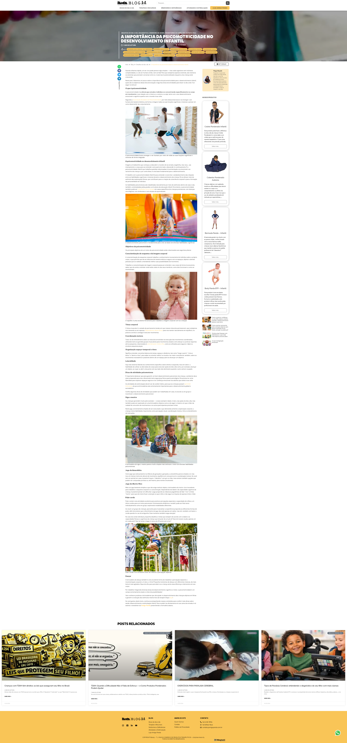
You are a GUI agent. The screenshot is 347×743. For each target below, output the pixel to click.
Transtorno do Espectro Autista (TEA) (180, 33)
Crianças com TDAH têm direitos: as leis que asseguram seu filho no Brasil (37, 685)
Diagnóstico (144, 33)
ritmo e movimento (146, 55)
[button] (119, 66)
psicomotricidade (211, 52)
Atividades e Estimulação (197, 8)
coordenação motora (210, 49)
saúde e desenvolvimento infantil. (164, 55)
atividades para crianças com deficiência (140, 49)
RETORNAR (222, 64)
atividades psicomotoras (161, 49)
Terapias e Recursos (147, 8)
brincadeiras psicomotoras (179, 49)
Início (126, 64)
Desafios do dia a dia (129, 33)
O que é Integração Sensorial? (217, 341)
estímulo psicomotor (170, 52)
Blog (132, 64)
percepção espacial (198, 52)
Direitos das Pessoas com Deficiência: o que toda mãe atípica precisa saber (220, 335)
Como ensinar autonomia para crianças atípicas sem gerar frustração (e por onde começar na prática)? (220, 328)
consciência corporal (195, 49)
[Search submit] (228, 3)
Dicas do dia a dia (127, 8)
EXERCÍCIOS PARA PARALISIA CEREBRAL (196, 685)
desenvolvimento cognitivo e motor (134, 52)
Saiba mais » (8, 696)
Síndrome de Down (156, 33)
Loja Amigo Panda (220, 8)
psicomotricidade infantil (131, 55)
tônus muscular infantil (183, 55)
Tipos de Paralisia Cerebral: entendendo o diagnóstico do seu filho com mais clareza (301, 685)
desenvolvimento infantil (154, 52)
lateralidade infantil (184, 52)
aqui (171, 597)
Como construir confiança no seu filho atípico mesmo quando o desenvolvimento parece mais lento (220, 320)
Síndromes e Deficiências (171, 8)
